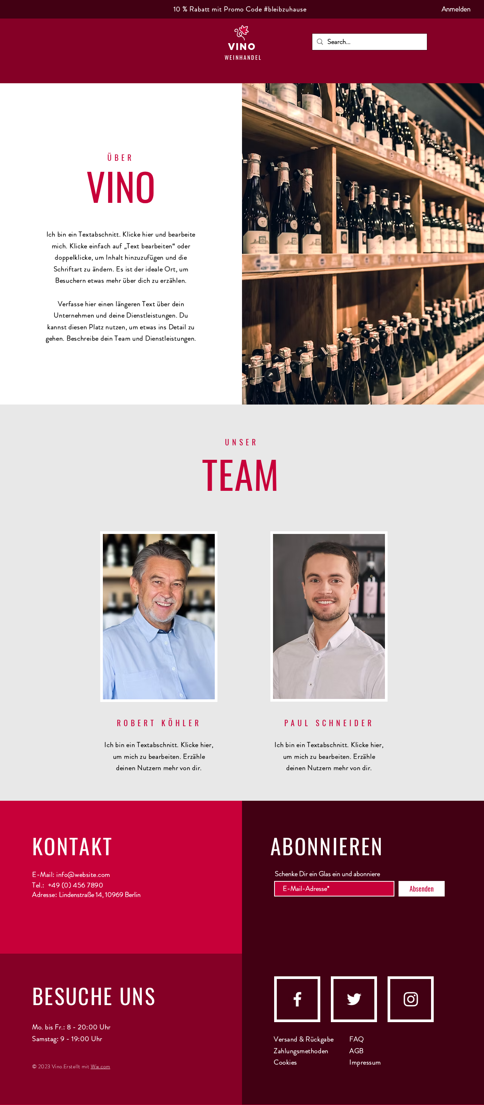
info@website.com (83, 874)
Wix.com (100, 1066)
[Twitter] (354, 999)
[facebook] (297, 999)
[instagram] (410, 999)
